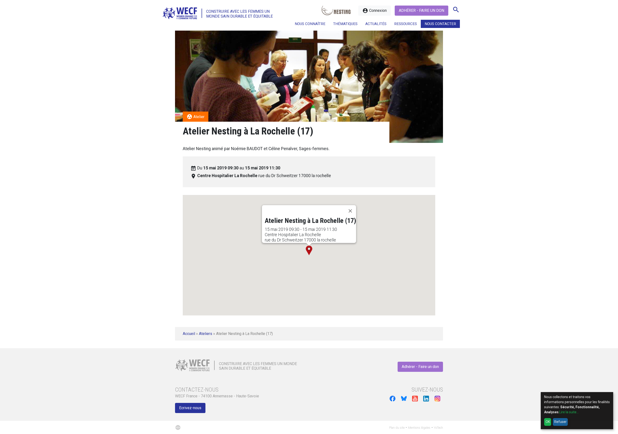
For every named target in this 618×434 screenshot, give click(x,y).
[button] (309, 250)
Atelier (195, 117)
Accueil (189, 333)
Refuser (560, 422)
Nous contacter (440, 24)
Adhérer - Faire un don (421, 10)
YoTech (438, 427)
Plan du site (397, 427)
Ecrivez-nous (190, 408)
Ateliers (205, 333)
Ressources (405, 24)
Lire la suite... (569, 412)
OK (548, 422)
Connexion (374, 10)
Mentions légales (419, 427)
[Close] (350, 211)
